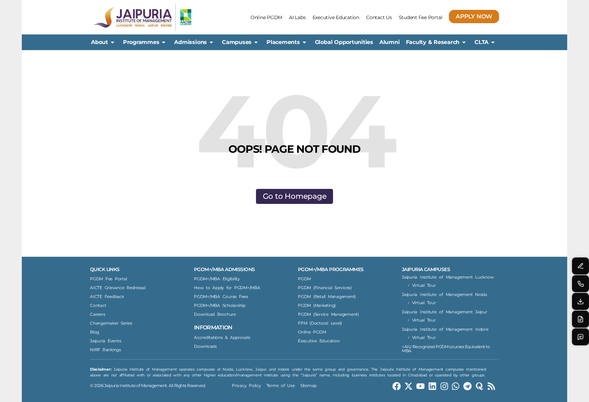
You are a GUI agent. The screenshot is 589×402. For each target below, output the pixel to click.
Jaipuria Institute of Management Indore (445, 329)
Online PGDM (266, 17)
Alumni (389, 42)
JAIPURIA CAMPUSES (426, 269)
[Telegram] (467, 386)
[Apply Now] (580, 319)
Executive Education (336, 17)
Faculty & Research (433, 42)
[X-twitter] (408, 386)
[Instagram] (444, 386)
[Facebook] (396, 386)
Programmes (141, 42)
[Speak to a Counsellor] (580, 265)
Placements (283, 42)
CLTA (481, 42)
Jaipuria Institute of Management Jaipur (444, 311)
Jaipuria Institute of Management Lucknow (448, 277)
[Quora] (479, 386)
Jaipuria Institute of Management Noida (444, 294)
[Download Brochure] (580, 301)
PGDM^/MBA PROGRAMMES (330, 269)
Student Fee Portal (420, 17)
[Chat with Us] (580, 336)
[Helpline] (580, 283)
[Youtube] (420, 386)
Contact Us (379, 17)
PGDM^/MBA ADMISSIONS (224, 269)
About (99, 42)
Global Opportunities (344, 42)
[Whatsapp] (455, 386)
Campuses (237, 42)
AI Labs (297, 17)
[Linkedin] (432, 386)
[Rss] (491, 386)
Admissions (190, 42)
